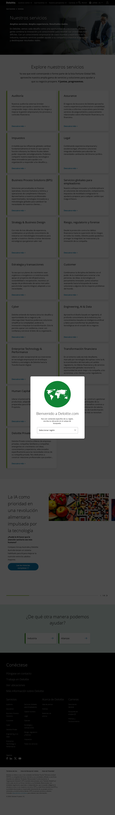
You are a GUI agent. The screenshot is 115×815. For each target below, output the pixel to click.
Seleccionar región (47, 430)
